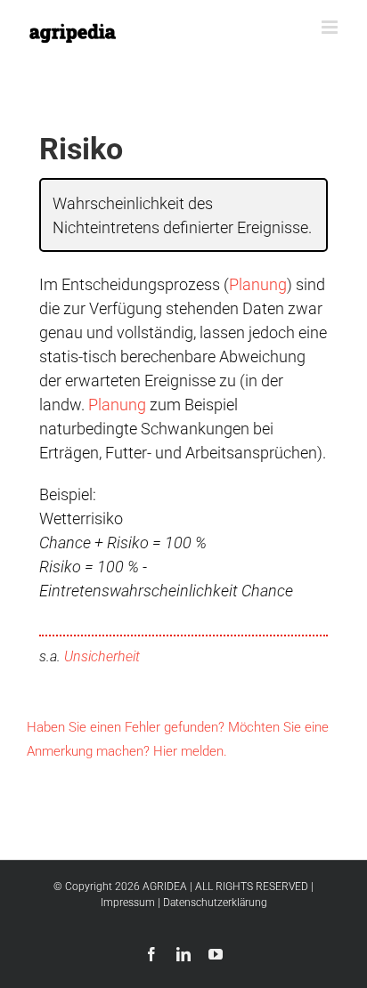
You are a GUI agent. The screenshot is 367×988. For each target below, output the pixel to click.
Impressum (128, 902)
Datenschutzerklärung (215, 902)
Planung (258, 284)
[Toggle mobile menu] (331, 27)
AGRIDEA (165, 886)
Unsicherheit (102, 656)
